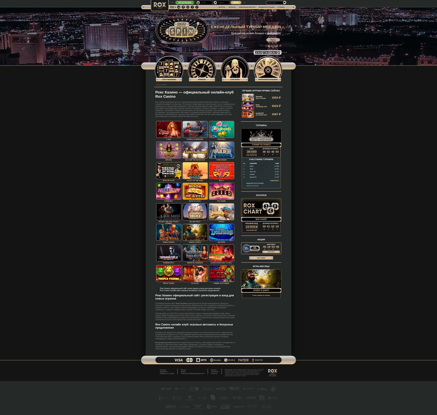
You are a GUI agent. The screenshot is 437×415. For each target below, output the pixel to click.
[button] (266, 46)
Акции (183, 371)
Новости (214, 373)
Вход (236, 3)
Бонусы (222, 7)
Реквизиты (164, 371)
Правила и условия (167, 373)
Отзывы (281, 7)
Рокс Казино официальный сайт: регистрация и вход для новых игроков (190, 288)
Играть (273, 40)
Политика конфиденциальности (193, 373)
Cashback (214, 371)
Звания (213, 370)
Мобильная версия (247, 7)
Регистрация (184, 3)
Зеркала (232, 7)
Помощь (163, 370)
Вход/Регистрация (266, 7)
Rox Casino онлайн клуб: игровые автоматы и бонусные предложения (189, 290)
